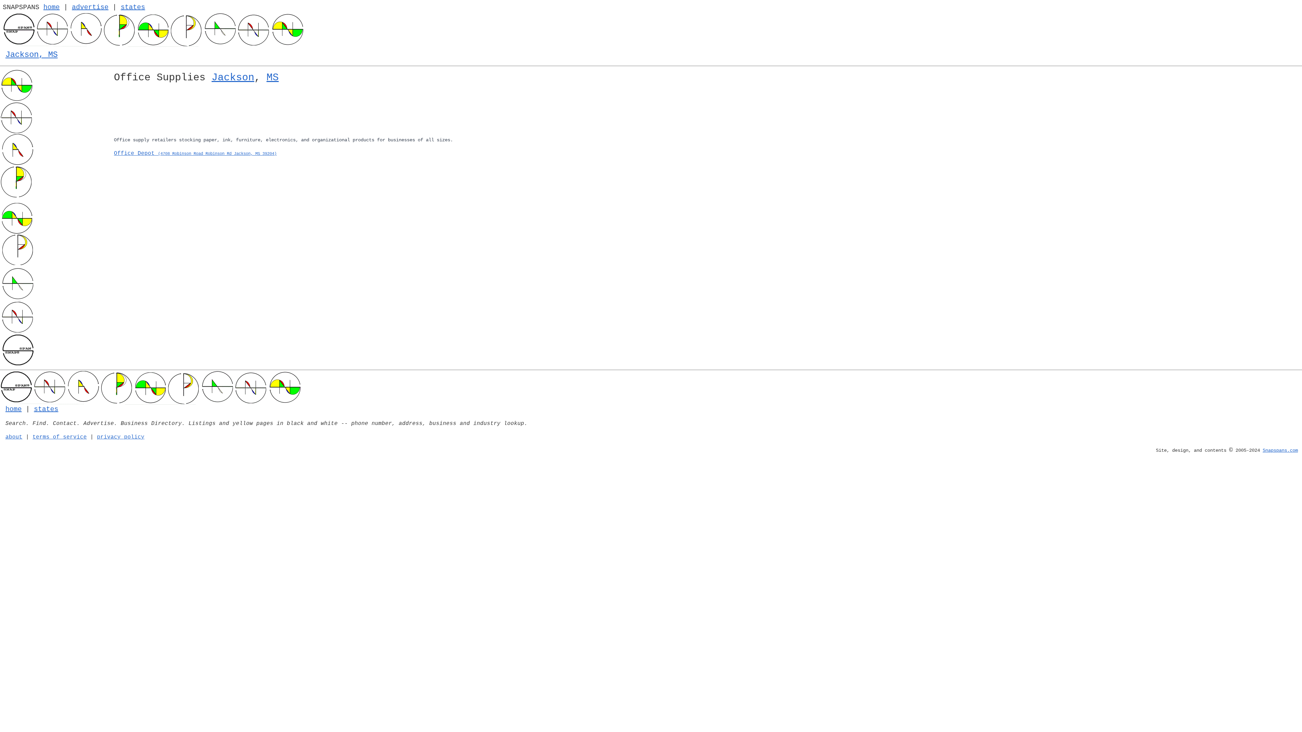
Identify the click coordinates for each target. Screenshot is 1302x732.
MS (273, 77)
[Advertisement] (317, 111)
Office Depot (195, 153)
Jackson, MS (31, 54)
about (13, 437)
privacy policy (120, 437)
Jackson (233, 77)
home (51, 7)
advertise (90, 7)
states (133, 7)
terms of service (60, 437)
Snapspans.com (1280, 450)
